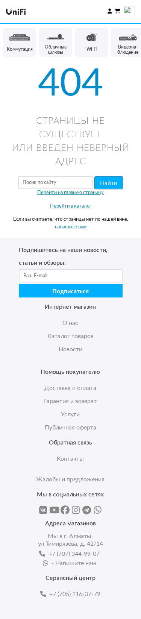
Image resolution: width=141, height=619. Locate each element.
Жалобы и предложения (70, 479)
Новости (70, 349)
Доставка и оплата (70, 388)
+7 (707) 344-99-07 (74, 554)
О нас (70, 323)
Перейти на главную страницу (70, 192)
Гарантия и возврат (70, 401)
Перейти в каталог (70, 206)
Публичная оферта (70, 428)
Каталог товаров (70, 336)
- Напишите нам (74, 563)
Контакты (70, 459)
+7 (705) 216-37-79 (74, 594)
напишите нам (70, 227)
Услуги (70, 414)
